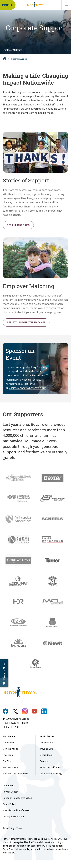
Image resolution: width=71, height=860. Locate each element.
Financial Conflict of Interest (17, 810)
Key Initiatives (47, 736)
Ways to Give (46, 749)
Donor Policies (10, 804)
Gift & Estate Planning (51, 773)
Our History (8, 742)
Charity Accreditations (14, 816)
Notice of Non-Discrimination (17, 798)
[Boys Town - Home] (35, 5)
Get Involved (46, 742)
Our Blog (7, 761)
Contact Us (8, 785)
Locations (8, 755)
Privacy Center (10, 792)
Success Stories (11, 767)
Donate (7, 5)
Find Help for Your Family (15, 773)
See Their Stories (18, 225)
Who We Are (9, 736)
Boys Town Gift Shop (50, 767)
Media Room (46, 755)
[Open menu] (66, 5)
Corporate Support (19, 58)
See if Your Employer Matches (26, 322)
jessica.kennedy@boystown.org (27, 388)
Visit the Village (10, 749)
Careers (44, 761)
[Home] (5, 58)
